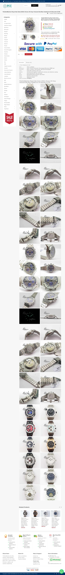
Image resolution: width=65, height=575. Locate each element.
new (5, 21)
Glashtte (6, 51)
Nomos (5, 88)
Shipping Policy (36, 557)
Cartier (5, 37)
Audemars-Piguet (8, 25)
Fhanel (5, 45)
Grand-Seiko (7, 55)
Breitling (6, 33)
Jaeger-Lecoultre (7, 66)
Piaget (5, 100)
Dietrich (6, 43)
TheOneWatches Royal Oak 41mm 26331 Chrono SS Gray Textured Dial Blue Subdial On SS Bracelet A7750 (37, 81)
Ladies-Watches (7, 72)
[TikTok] (61, 574)
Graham (6, 53)
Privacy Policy (21, 557)
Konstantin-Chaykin (8, 70)
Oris (5, 92)
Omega (5, 90)
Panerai (5, 94)
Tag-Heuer (6, 108)
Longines (6, 76)
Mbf (5, 80)
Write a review (56, 38)
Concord (6, 41)
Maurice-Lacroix (7, 78)
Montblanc (6, 86)
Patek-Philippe (7, 98)
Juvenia (6, 68)
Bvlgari (5, 35)
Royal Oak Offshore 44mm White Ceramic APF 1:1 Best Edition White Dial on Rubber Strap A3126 (45, 521)
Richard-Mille (7, 102)
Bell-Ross (6, 27)
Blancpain (6, 29)
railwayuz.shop (36, 562)
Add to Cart (28, 54)
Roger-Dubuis (7, 104)
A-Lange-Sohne (7, 23)
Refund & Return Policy (38, 559)
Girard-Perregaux (7, 49)
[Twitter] (56, 574)
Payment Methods (22, 559)
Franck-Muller (7, 47)
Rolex (5, 106)
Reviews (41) (29, 62)
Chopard (6, 39)
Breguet (6, 31)
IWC (5, 64)
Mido (5, 82)
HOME (5, 19)
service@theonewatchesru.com (54, 563)
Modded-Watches (8, 84)
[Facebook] (54, 574)
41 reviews (49, 38)
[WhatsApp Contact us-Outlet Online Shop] (61, 571)
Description (21, 62)
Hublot (5, 60)
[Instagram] (59, 574)
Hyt (5, 62)
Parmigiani (6, 96)
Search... (35, 5)
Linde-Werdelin (7, 74)
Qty (19, 54)
